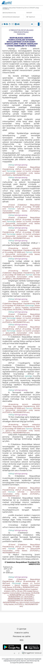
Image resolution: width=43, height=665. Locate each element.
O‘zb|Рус (40, 24)
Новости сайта (21, 633)
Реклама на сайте (21, 636)
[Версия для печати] (18, 24)
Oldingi (11, 165)
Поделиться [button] (31, 17)
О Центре (21, 629)
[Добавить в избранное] (2, 24)
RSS (21, 640)
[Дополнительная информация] (17, 24)
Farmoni (11, 209)
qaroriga (28, 376)
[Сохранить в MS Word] (15, 24)
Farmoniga (11, 171)
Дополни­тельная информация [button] (11, 17)
